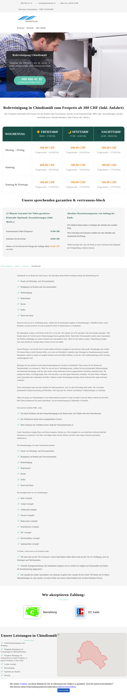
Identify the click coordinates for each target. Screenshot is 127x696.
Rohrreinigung (6, 266)
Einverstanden (63, 690)
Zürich (17, 266)
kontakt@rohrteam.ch (46, 3)
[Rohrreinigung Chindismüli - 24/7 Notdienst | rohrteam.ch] (28, 19)
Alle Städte (41, 28)
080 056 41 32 (26, 3)
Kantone (21, 28)
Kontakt (30, 28)
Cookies (23, 684)
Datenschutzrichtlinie (67, 687)
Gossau (25, 266)
